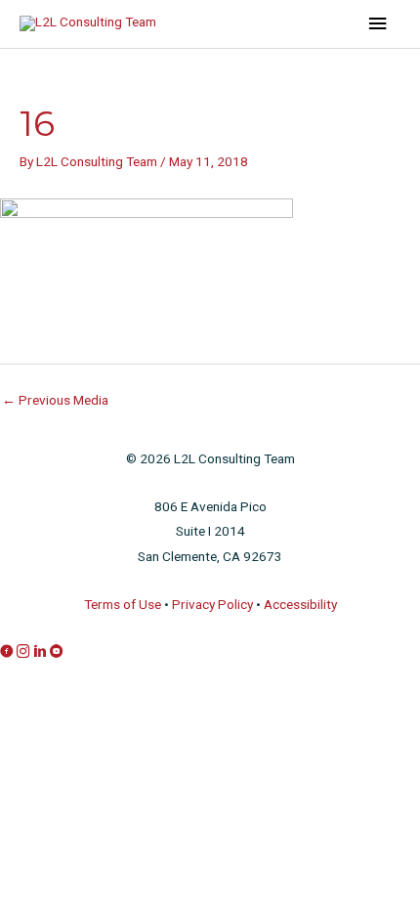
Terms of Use (122, 604)
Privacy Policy (212, 604)
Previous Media (55, 400)
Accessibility (300, 604)
